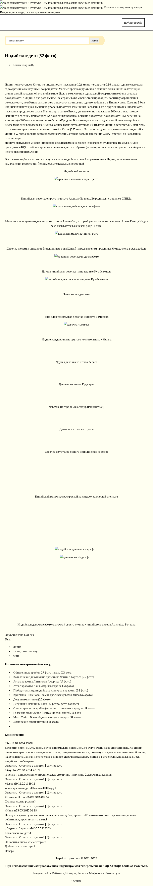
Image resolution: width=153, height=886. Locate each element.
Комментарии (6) (23, 65)
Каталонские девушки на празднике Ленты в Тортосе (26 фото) (53, 677)
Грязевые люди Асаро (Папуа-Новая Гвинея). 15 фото (47, 712)
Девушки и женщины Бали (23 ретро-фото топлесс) (46, 703)
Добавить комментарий (20, 846)
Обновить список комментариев (25, 842)
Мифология (96, 873)
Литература (113, 873)
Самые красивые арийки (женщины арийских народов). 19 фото (54, 708)
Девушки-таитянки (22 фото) (32, 699)
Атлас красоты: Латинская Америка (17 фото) (42, 681)
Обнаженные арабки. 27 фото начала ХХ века (42, 672)
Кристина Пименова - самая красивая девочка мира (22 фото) (53, 694)
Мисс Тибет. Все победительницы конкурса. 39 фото (47, 717)
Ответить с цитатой (31, 765)
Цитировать (54, 765)
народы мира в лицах (26, 651)
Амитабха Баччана (123, 624)
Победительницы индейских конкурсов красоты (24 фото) (50, 690)
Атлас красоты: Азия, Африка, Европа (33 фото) (43, 685)
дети (16, 655)
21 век (30, 634)
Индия (17, 646)
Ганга (98, 225)
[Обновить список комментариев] (24, 734)
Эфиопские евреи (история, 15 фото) (36, 721)
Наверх (9, 851)
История (70, 873)
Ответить (11, 765)
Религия (83, 873)
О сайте (76, 880)
